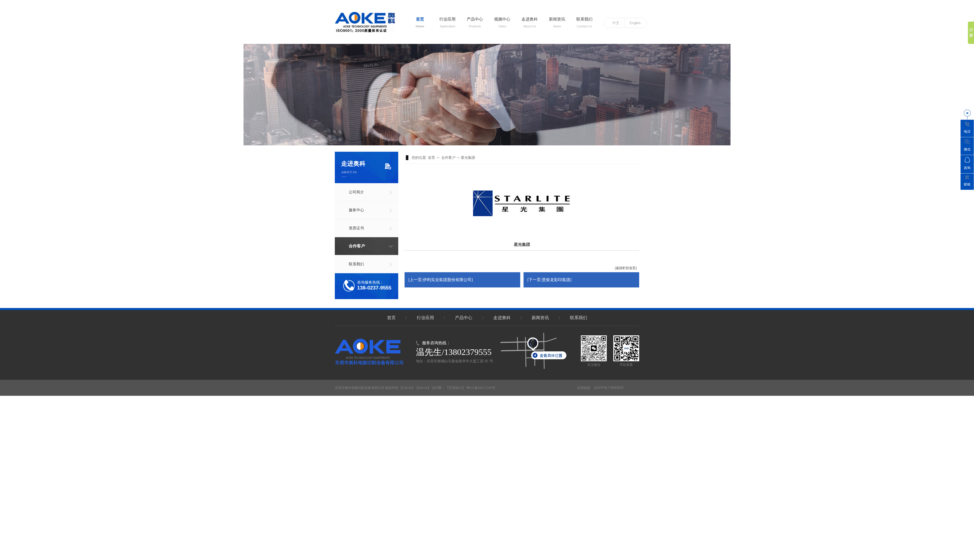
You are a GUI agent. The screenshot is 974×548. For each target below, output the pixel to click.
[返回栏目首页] (626, 268)
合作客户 (357, 246)
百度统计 (455, 388)
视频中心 (502, 20)
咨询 (967, 168)
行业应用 (447, 20)
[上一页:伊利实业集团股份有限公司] (440, 280)
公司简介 (356, 192)
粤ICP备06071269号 (480, 388)
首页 (420, 20)
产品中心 (475, 20)
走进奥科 (529, 20)
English (635, 23)
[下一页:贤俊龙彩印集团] (549, 280)
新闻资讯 (557, 20)
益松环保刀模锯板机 (609, 387)
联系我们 (584, 20)
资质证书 (356, 228)
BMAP (423, 388)
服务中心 (356, 210)
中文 (615, 23)
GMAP (407, 388)
